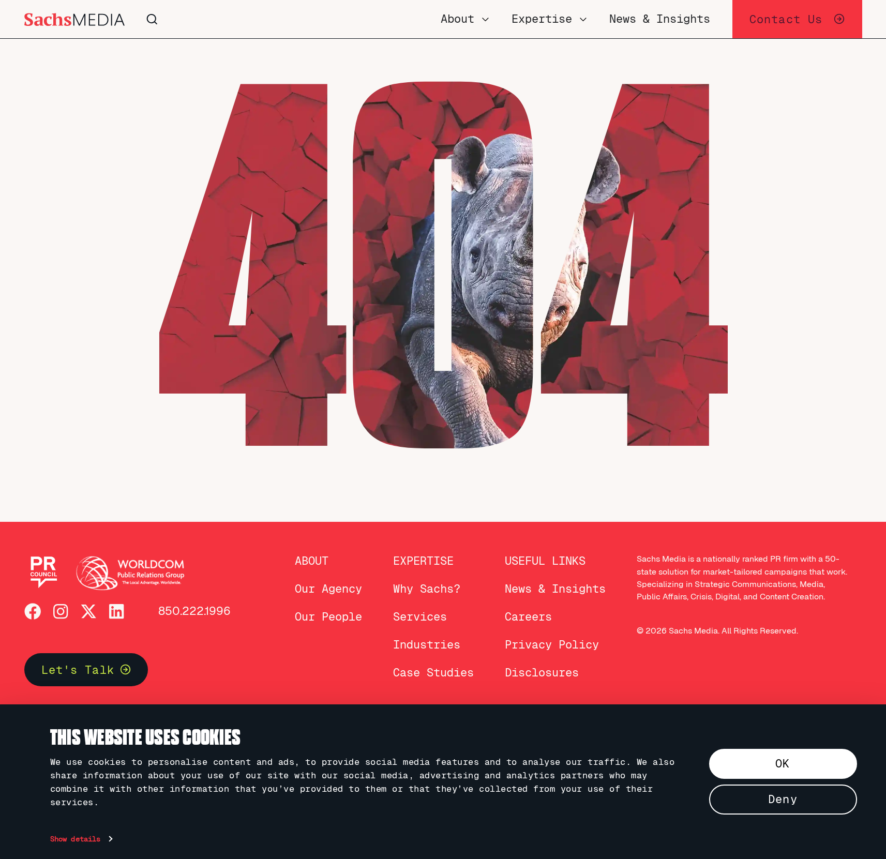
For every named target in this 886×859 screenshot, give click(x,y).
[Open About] (485, 19)
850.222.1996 (194, 611)
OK (782, 763)
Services (420, 616)
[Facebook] (32, 611)
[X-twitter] (88, 611)
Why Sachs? (426, 588)
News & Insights (555, 588)
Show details (75, 839)
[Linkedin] (116, 611)
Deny (782, 799)
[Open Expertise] (583, 19)
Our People (328, 616)
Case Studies (433, 672)
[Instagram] (60, 611)
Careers (528, 616)
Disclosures (542, 672)
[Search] (295, 19)
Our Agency (328, 588)
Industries (426, 644)
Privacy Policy (552, 644)
